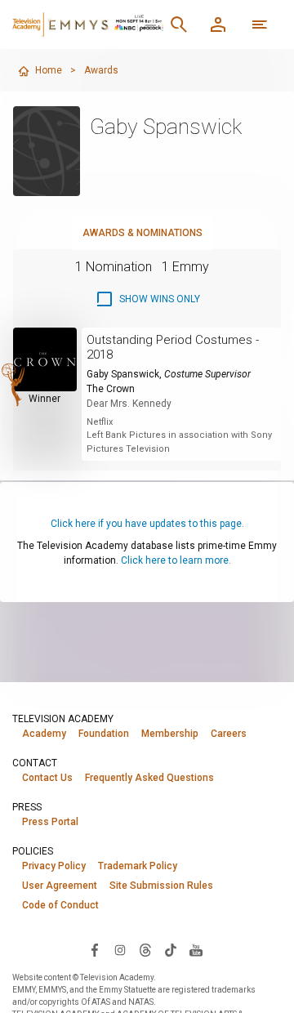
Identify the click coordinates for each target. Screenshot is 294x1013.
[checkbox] (147, 299)
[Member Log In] (218, 24)
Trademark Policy (137, 866)
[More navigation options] (259, 24)
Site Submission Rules (161, 885)
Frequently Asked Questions (149, 777)
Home (48, 70)
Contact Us (47, 777)
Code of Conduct (60, 905)
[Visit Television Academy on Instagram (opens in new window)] (120, 949)
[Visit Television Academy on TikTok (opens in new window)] (170, 949)
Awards (101, 70)
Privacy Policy (54, 866)
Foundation (103, 733)
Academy (44, 733)
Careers (229, 733)
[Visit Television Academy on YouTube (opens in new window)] (196, 949)
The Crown (111, 389)
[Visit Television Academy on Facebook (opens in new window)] (94, 949)
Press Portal (50, 822)
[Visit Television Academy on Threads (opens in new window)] (145, 949)
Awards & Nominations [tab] (142, 233)
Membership (169, 733)
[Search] (178, 24)
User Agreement (59, 885)
